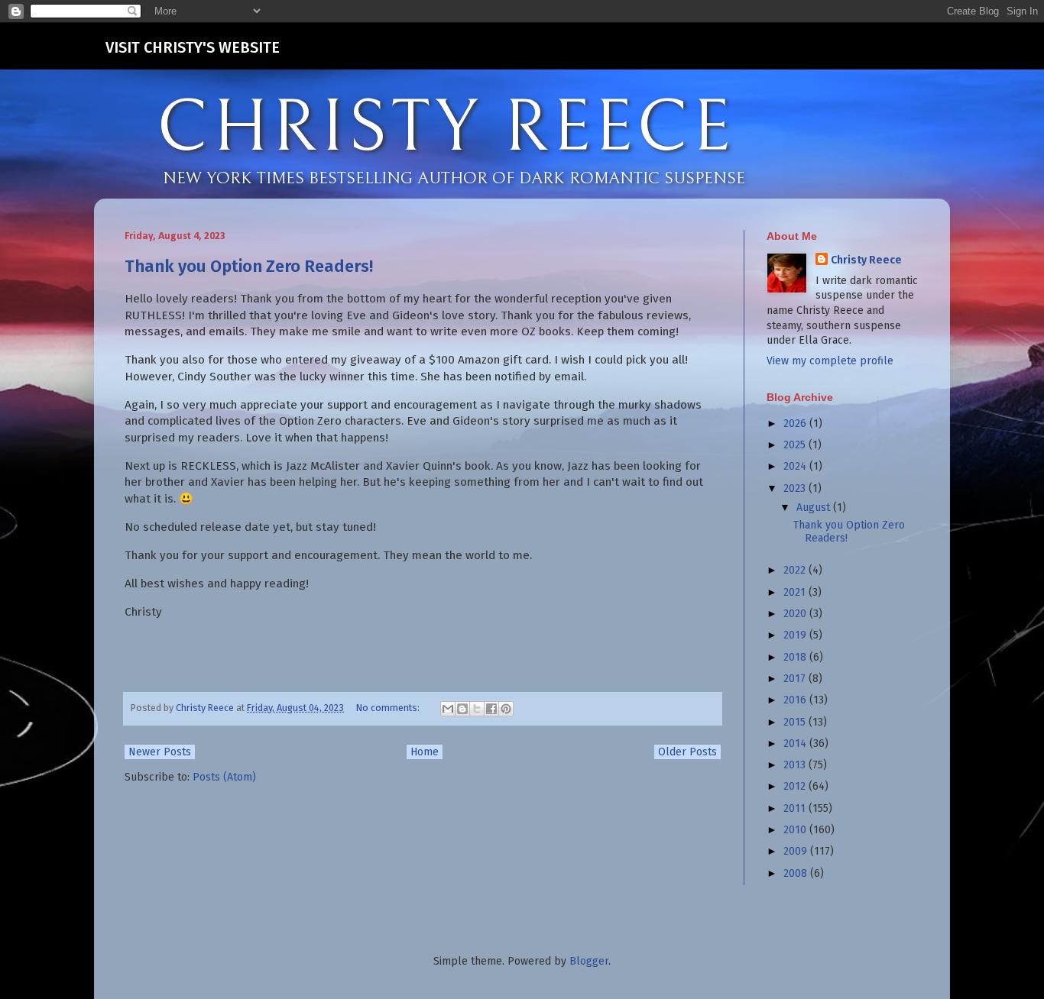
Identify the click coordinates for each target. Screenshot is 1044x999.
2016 (796, 699)
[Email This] (448, 708)
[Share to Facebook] (491, 708)
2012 (796, 786)
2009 (796, 851)
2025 (796, 444)
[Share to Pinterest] (506, 708)
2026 (796, 423)
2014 (796, 743)
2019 (796, 635)
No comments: (389, 707)
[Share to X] (477, 708)
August (814, 507)
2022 (796, 570)
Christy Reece (866, 260)
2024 (796, 466)
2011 (796, 808)
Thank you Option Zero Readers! (249, 266)
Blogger (588, 961)
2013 (796, 764)
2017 (796, 678)
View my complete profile (830, 360)
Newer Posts (159, 751)
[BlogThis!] (462, 708)
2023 (796, 488)
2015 (796, 722)
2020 (796, 613)
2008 (796, 873)
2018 (796, 657)
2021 (796, 592)
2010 (796, 829)
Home (424, 751)
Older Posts (687, 751)
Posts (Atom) (224, 777)
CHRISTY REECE (445, 128)
